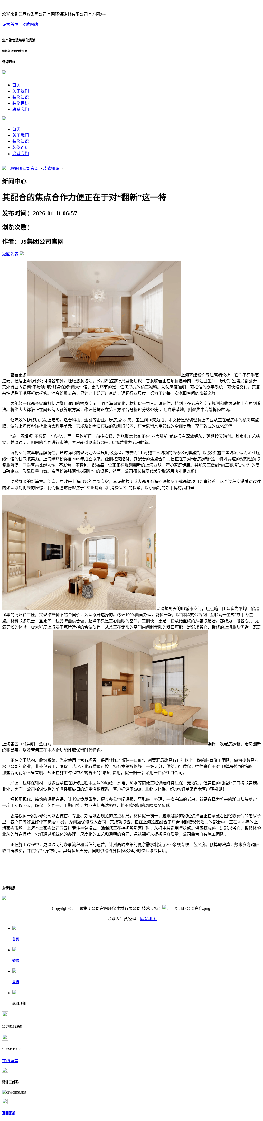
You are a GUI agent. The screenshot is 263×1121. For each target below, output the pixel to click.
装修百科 (20, 103)
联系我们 (20, 109)
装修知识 (20, 97)
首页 (16, 85)
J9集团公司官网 (24, 168)
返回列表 (10, 254)
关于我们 (20, 91)
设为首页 (11, 24)
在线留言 (10, 1061)
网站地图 (148, 919)
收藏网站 (30, 24)
